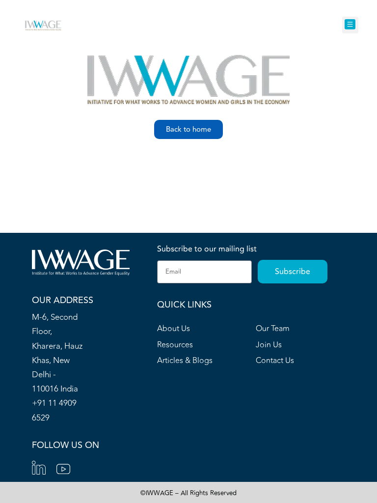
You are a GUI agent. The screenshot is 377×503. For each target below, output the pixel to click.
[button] (350, 25)
